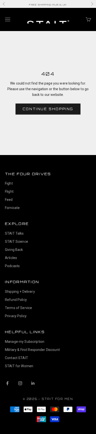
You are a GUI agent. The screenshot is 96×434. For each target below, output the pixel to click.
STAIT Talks (14, 233)
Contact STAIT (16, 358)
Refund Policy (16, 300)
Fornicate (12, 208)
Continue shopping (48, 109)
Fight (9, 183)
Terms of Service (18, 308)
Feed (9, 200)
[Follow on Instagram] (20, 383)
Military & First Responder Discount (32, 350)
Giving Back (14, 250)
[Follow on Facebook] (7, 383)
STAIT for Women (19, 366)
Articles (11, 258)
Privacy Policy (16, 316)
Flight (9, 191)
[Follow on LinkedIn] (33, 383)
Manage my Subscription (24, 342)
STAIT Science (16, 241)
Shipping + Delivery (20, 292)
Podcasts (12, 266)
